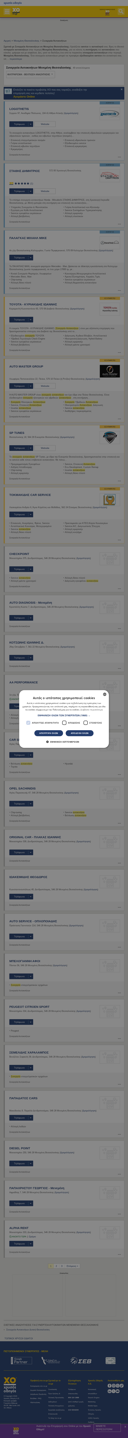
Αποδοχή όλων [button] (80, 733)
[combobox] (104, 694)
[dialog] (64, 719)
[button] (64, 715)
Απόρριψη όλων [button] (48, 733)
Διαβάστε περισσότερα (91, 709)
